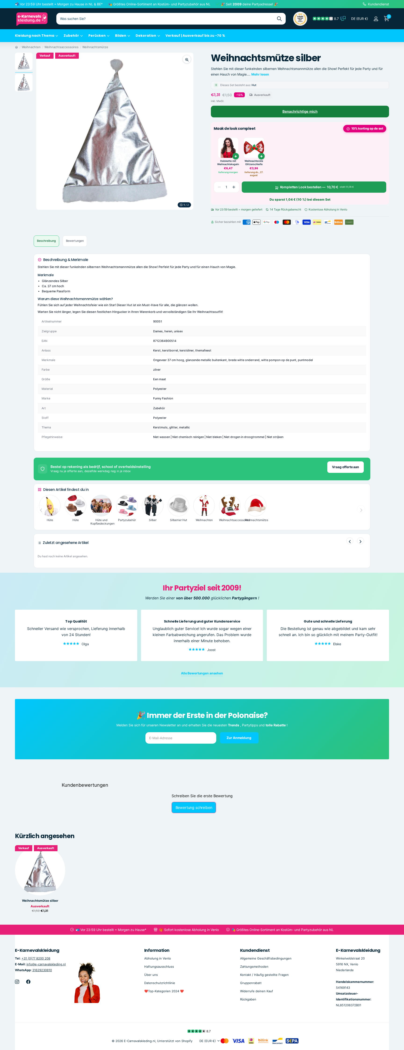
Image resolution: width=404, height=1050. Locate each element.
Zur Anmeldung (239, 737)
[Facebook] (28, 982)
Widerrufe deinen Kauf (256, 991)
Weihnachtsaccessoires (61, 47)
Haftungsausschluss (159, 966)
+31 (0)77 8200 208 (36, 958)
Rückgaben (248, 999)
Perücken (97, 35)
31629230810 (42, 970)
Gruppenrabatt (251, 983)
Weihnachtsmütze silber (40, 900)
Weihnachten (31, 47)
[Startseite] (16, 47)
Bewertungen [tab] (75, 241)
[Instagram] (17, 982)
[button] (233, 187)
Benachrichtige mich (299, 111)
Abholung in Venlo (157, 958)
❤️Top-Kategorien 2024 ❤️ (164, 991)
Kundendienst (255, 950)
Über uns (151, 975)
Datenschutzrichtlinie (159, 983)
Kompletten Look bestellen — (317, 187)
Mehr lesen (260, 74)
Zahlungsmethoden (254, 966)
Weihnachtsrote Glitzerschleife (254, 162)
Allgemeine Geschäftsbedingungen (266, 958)
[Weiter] (360, 540)
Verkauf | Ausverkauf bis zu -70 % (195, 35)
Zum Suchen (279, 19)
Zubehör (71, 35)
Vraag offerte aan (345, 467)
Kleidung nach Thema (34, 35)
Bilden (120, 35)
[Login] (376, 19)
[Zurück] (349, 540)
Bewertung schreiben (194, 807)
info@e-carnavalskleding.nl (46, 964)
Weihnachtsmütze (95, 47)
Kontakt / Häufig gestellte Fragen (264, 975)
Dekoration (146, 35)
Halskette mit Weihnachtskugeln (228, 162)
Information (157, 950)
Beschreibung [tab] (46, 241)
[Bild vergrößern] (187, 59)
